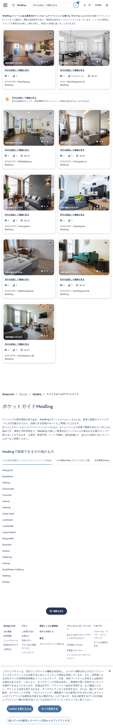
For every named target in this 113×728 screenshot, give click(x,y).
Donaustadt (8, 488)
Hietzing (6, 507)
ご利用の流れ (28, 631)
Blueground (8, 394)
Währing (6, 575)
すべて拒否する (49, 709)
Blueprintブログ (11, 644)
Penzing (6, 563)
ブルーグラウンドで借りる (52, 643)
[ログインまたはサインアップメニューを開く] (106, 5)
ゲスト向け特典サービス (29, 646)
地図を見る (58, 611)
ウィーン (23, 394)
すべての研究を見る (101, 644)
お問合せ (8, 649)
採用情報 (8, 635)
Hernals (6, 501)
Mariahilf (6, 544)
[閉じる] (110, 671)
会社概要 (8, 631)
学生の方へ (27, 640)
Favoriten (6, 495)
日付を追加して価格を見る (17, 70)
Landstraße (7, 526)
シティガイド (28, 652)
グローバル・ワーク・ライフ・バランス (101, 634)
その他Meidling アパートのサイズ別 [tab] (73, 460)
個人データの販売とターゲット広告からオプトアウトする (39, 720)
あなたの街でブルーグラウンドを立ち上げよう (79, 636)
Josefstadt (7, 519)
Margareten (8, 538)
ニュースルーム (11, 640)
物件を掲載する (47, 631)
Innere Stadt (8, 513)
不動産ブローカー (75, 650)
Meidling (37, 394)
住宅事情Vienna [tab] (101, 460)
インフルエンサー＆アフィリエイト (79, 656)
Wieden (6, 582)
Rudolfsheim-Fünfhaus (13, 569)
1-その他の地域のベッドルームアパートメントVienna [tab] (26, 460)
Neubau (6, 550)
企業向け (26, 635)
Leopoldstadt (8, 532)
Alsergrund (7, 470)
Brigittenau (7, 476)
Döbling (6, 482)
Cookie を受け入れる (20, 709)
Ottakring (7, 557)
